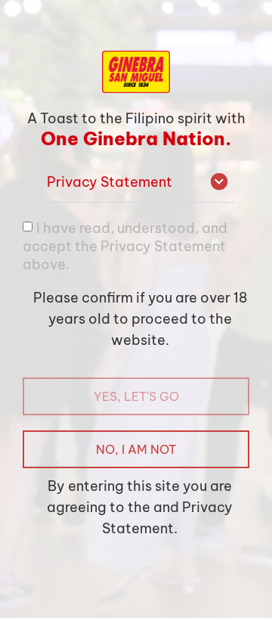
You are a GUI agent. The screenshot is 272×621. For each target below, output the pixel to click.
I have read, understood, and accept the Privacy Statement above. (125, 246)
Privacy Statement (109, 182)
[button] (136, 183)
